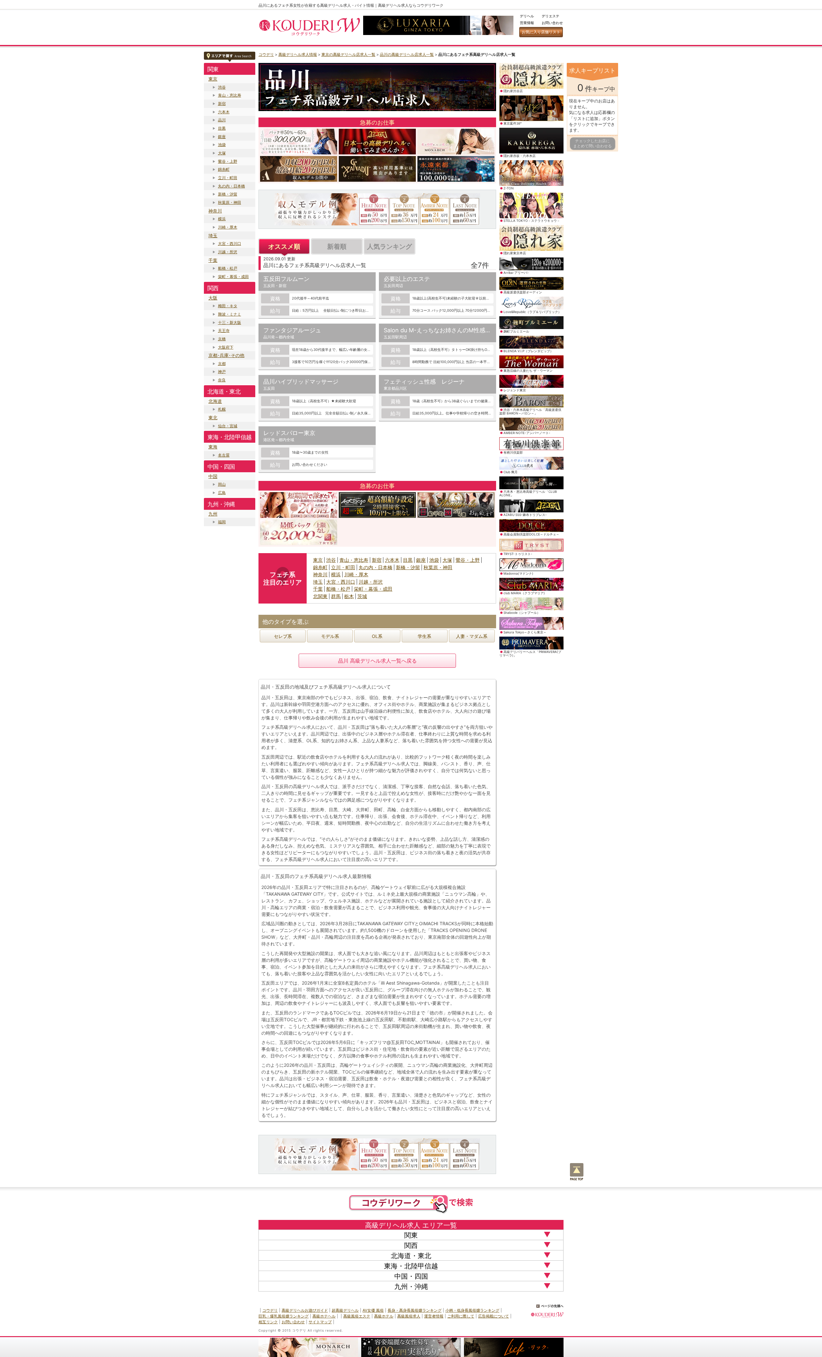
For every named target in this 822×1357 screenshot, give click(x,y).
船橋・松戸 (227, 268)
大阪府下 (225, 347)
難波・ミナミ (229, 314)
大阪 (212, 297)
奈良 (222, 380)
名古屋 (224, 455)
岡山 (222, 484)
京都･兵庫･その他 (226, 355)
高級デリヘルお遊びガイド (305, 1310)
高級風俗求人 (408, 1316)
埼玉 (212, 235)
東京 (212, 79)
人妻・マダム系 (471, 636)
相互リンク (268, 1321)
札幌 (222, 409)
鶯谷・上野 (227, 161)
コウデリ (266, 54)
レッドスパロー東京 (289, 433)
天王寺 (224, 330)
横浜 (222, 218)
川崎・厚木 (227, 227)
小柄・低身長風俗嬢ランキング (472, 1310)
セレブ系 (283, 636)
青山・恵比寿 (229, 95)
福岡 (222, 521)
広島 (222, 492)
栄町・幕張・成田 (233, 276)
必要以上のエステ (407, 278)
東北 (212, 417)
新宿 (222, 103)
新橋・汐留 (227, 194)
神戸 (222, 371)
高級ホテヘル (324, 1316)
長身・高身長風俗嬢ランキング (415, 1310)
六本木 (224, 111)
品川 (222, 119)
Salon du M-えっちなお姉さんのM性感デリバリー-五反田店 (462, 330)
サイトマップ (320, 1321)
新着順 (336, 246)
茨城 (362, 596)
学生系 (424, 636)
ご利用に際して (460, 1316)
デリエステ (550, 16)
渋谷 (222, 87)
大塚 (222, 153)
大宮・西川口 (229, 243)
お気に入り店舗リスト (541, 32)
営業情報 (527, 23)
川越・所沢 (227, 251)
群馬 (336, 596)
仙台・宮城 (227, 425)
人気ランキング (389, 246)
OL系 (377, 636)
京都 (222, 363)
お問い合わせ (552, 23)
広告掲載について (493, 1316)
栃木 (349, 596)
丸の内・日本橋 (231, 186)
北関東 (320, 596)
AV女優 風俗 (373, 1310)
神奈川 (215, 210)
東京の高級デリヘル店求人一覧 (348, 54)
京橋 (222, 338)
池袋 (222, 144)
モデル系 (330, 636)
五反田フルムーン (286, 278)
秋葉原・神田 (229, 202)
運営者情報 (433, 1316)
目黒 (222, 128)
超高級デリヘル (345, 1310)
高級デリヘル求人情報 (297, 54)
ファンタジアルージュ (292, 330)
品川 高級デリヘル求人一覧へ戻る (377, 660)
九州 (212, 514)
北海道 (215, 401)
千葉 (212, 260)
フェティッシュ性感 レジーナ (424, 381)
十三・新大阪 (229, 322)
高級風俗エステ (356, 1316)
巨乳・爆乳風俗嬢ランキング (283, 1316)
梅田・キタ (227, 305)
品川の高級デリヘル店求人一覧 (407, 54)
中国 (212, 476)
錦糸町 (224, 169)
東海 (212, 446)
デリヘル (527, 16)
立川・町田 (227, 177)
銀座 (222, 136)
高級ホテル (383, 1316)
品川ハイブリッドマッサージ (300, 381)
